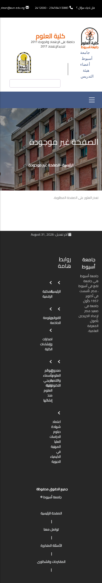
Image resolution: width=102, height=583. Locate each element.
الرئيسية (68, 165)
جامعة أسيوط (86, 55)
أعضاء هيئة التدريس (86, 70)
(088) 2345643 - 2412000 (51, 7)
